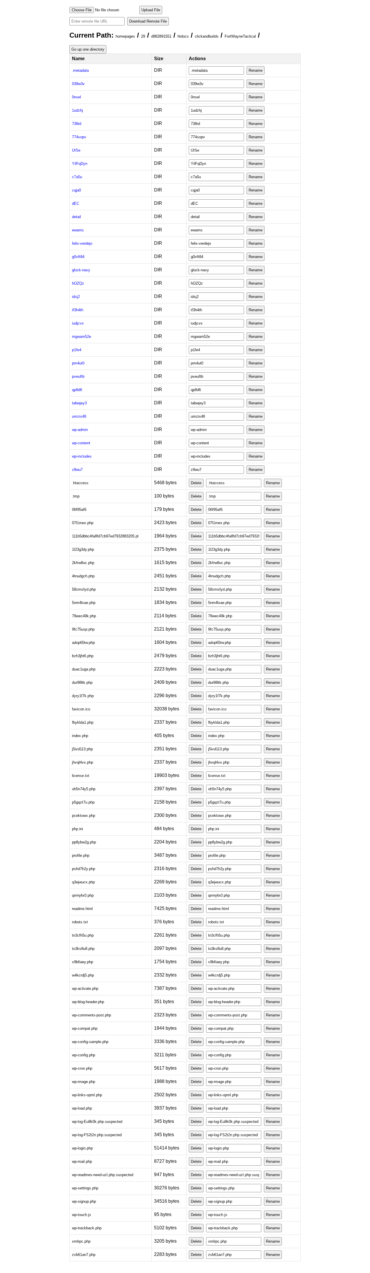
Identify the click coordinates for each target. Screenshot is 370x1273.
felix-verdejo (82, 243)
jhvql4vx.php (82, 762)
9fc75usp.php (83, 629)
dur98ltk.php (82, 682)
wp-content (81, 443)
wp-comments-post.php (91, 1015)
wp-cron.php (82, 1068)
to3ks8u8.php (83, 948)
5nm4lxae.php (83, 602)
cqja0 (76, 190)
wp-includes (82, 456)
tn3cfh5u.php (83, 935)
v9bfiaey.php (82, 962)
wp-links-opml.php (87, 1095)
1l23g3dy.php (83, 549)
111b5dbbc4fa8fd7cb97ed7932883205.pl (105, 536)
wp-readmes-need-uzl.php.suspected (102, 1175)
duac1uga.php (83, 669)
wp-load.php (82, 1108)
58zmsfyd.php (84, 589)
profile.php (80, 855)
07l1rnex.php (82, 523)
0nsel (76, 97)
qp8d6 (77, 390)
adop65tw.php (83, 642)
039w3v (78, 84)
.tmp (75, 496)
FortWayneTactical (240, 36)
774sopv (79, 137)
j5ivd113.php (82, 749)
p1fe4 (76, 350)
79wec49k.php (84, 616)
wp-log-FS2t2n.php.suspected (97, 1135)
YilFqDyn (79, 163)
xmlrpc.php (81, 1241)
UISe (76, 150)
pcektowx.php (83, 815)
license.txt (80, 775)
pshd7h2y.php (83, 869)
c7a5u (77, 177)
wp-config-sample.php (90, 1042)
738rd (76, 123)
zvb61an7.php (83, 1254)
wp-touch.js (81, 1215)
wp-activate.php (85, 988)
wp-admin (80, 430)
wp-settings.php (85, 1188)
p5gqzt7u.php (83, 802)
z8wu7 (77, 469)
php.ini (77, 829)
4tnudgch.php (83, 576)
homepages (125, 36)
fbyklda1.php (82, 722)
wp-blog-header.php (88, 1002)
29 (143, 36)
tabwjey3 (79, 403)
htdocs (183, 36)
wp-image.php (83, 1081)
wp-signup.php (84, 1201)
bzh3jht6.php (82, 656)
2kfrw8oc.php (83, 563)
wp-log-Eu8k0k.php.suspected (97, 1121)
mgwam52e (81, 336)
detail (76, 217)
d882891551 (161, 36)
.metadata (80, 70)
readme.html (82, 909)
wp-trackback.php (86, 1228)
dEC (75, 203)
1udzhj (77, 110)
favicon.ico (81, 709)
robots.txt (80, 922)
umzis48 (79, 416)
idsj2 (76, 296)
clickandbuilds (207, 36)
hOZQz (78, 283)
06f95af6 (79, 509)
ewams (78, 230)
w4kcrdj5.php (83, 975)
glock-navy (81, 270)
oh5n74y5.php (83, 789)
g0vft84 (78, 257)
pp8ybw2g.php (84, 842)
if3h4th (77, 310)
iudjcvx (78, 323)
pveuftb (78, 376)
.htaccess (80, 483)
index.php (80, 736)
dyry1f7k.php (83, 696)
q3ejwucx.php (83, 882)
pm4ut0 (78, 363)
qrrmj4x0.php (83, 895)
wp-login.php (82, 1148)
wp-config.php (83, 1055)
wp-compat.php (84, 1028)
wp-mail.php (82, 1161)
